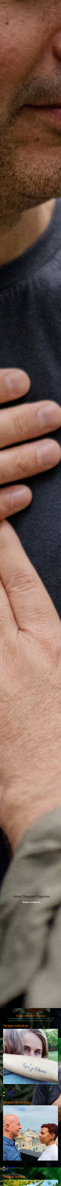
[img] (30, 504)
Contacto (9, 1095)
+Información (10, 1092)
